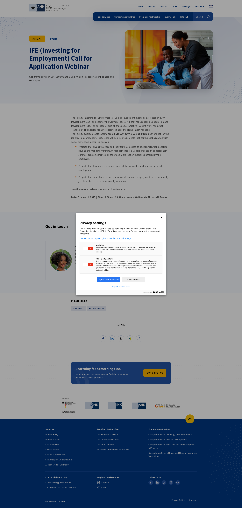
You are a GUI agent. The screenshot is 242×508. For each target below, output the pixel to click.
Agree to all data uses (109, 279)
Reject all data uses (121, 286)
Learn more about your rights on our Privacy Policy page (105, 238)
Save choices (133, 279)
